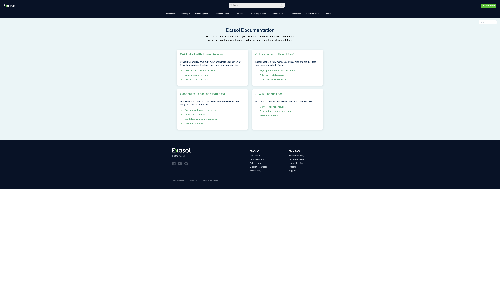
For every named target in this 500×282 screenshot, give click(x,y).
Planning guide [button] (201, 14)
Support (292, 170)
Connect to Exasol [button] (221, 14)
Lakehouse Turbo (194, 123)
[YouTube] (179, 163)
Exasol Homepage (297, 155)
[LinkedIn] (174, 163)
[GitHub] (186, 163)
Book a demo (489, 6)
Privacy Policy (193, 180)
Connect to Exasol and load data (202, 94)
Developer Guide (296, 159)
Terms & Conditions (210, 180)
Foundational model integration (276, 111)
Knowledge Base (296, 163)
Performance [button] (277, 14)
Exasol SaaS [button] (329, 14)
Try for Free (255, 155)
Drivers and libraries (195, 114)
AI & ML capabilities (268, 94)
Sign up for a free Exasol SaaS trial (277, 70)
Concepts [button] (185, 14)
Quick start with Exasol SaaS (275, 54)
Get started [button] (171, 14)
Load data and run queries (273, 79)
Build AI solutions (269, 115)
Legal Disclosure (178, 180)
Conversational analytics (273, 106)
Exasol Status (258, 167)
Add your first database (272, 75)
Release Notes (256, 163)
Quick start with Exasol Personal (202, 54)
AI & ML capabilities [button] (257, 14)
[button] (281, 5)
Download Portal (257, 159)
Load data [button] (238, 14)
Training (292, 167)
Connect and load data (196, 79)
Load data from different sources (202, 119)
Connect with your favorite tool (201, 110)
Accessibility (255, 170)
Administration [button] (312, 14)
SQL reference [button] (294, 14)
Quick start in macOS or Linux (200, 70)
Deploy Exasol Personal (197, 75)
